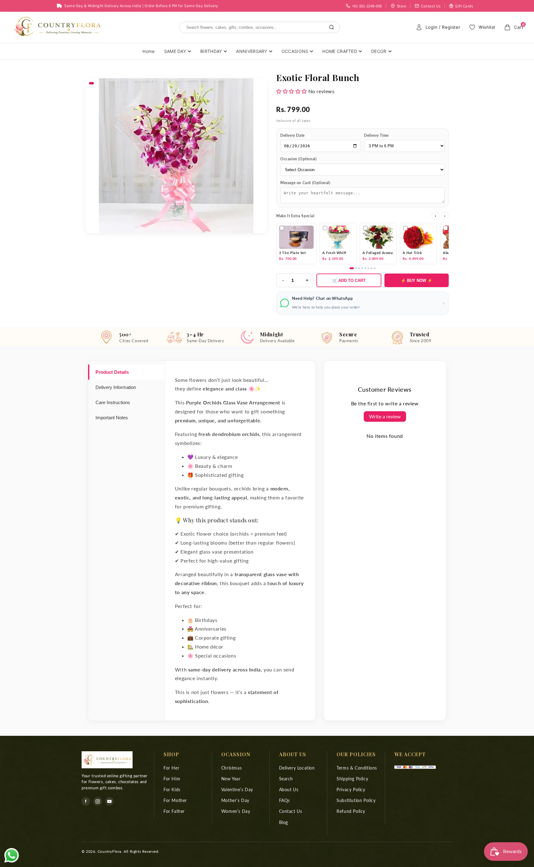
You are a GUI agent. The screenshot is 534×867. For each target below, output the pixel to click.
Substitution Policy (356, 800)
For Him (171, 778)
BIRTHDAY (211, 51)
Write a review (385, 416)
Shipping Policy (352, 778)
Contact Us (290, 811)
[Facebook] (86, 801)
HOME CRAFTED (339, 51)
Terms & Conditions (357, 767)
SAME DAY (175, 51)
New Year (231, 778)
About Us (289, 789)
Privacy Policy (351, 789)
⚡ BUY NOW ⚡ (416, 280)
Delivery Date (292, 135)
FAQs (284, 800)
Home (148, 51)
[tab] (126, 372)
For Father (174, 811)
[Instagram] (97, 801)
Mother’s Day (235, 800)
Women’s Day (235, 811)
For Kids (171, 789)
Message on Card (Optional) (305, 182)
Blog (283, 822)
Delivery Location (297, 767)
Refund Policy (351, 811)
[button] (291, 91)
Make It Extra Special (295, 216)
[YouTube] (109, 801)
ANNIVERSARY (251, 51)
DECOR (379, 51)
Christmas (231, 767)
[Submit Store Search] (331, 27)
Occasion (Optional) (298, 159)
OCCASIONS (295, 51)
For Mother (175, 800)
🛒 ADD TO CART (349, 280)
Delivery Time (376, 135)
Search (286, 778)
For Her (171, 767)
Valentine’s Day (237, 789)
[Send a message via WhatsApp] (11, 855)
